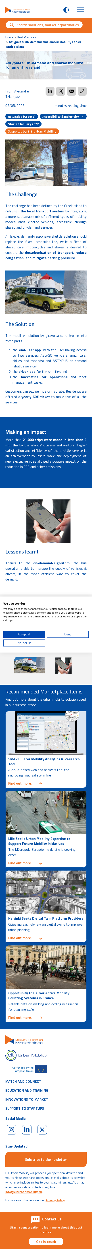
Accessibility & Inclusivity (60, 116)
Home (9, 37)
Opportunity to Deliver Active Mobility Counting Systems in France (38, 995)
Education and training (26, 1090)
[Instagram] (11, 1129)
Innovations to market (26, 1099)
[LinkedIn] (26, 1129)
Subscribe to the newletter (46, 1159)
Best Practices (26, 37)
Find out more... (46, 783)
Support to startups (24, 1108)
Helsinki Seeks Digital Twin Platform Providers (45, 918)
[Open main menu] (80, 9)
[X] (42, 1129)
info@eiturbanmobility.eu (23, 1191)
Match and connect (23, 1081)
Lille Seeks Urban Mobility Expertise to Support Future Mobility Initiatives (39, 841)
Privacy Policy (55, 1200)
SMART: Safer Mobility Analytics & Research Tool (44, 761)
